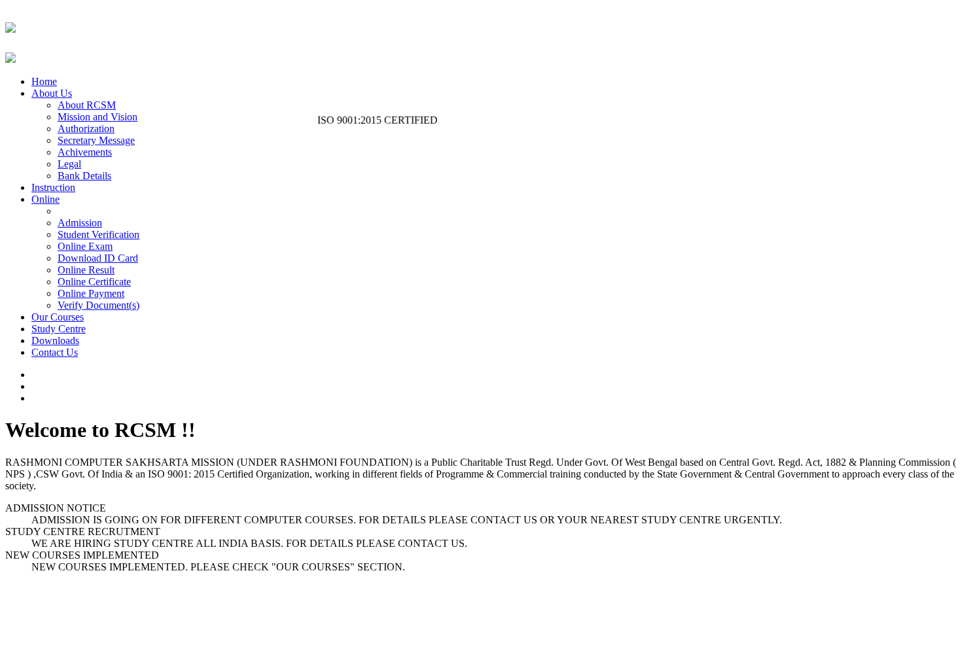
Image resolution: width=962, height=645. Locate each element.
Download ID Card (98, 258)
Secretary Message (96, 140)
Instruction (53, 187)
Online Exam (85, 246)
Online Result (86, 269)
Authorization (86, 128)
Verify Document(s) (98, 305)
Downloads (55, 340)
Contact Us (54, 352)
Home (44, 81)
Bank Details (84, 175)
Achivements (85, 152)
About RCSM (87, 105)
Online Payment (91, 293)
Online (45, 199)
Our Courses (57, 316)
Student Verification (98, 234)
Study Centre (58, 328)
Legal (69, 163)
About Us (51, 93)
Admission (80, 222)
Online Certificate (94, 281)
